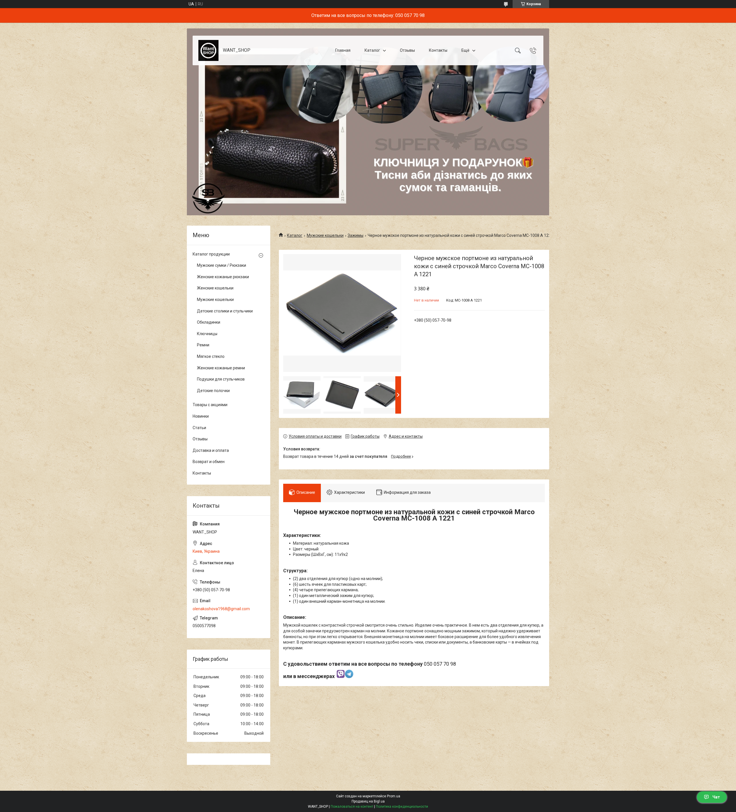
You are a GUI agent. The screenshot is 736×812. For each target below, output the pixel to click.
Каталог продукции (211, 254)
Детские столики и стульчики (225, 311)
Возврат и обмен (209, 461)
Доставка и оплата (211, 450)
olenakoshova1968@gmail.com (221, 608)
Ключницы (207, 333)
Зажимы (355, 235)
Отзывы (407, 50)
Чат (716, 797)
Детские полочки (213, 390)
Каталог (372, 50)
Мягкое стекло (211, 356)
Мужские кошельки (325, 235)
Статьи (199, 427)
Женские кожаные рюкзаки (223, 276)
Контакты (438, 50)
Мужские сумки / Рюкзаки (221, 265)
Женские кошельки (215, 288)
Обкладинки (208, 322)
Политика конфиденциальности (402, 807)
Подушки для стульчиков (221, 379)
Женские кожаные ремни (221, 368)
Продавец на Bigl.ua (368, 801)
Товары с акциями (210, 404)
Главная (342, 50)
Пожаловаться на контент (352, 807)
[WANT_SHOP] (208, 50)
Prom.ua (393, 796)
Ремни (203, 345)
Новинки (201, 416)
